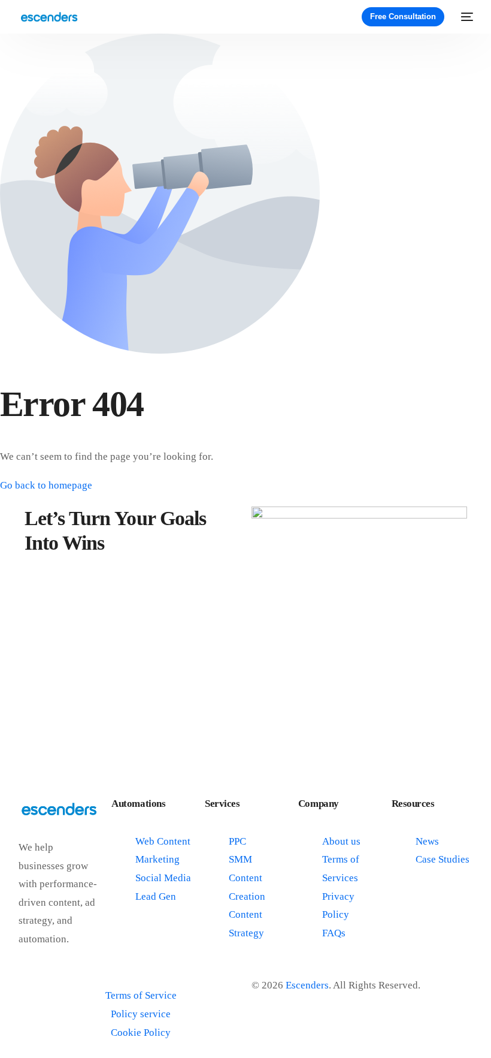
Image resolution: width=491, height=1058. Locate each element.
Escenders (307, 985)
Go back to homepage (46, 485)
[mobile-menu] (464, 16)
